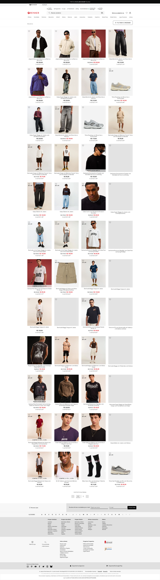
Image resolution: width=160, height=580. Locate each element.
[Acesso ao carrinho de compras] (130, 13)
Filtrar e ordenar (124, 23)
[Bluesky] (51, 567)
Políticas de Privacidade (63, 575)
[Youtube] (35, 567)
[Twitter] (43, 567)
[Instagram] (28, 567)
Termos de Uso (73, 575)
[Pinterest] (32, 567)
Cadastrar (131, 507)
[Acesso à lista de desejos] (127, 13)
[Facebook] (39, 567)
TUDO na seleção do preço (80, 1)
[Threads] (47, 567)
